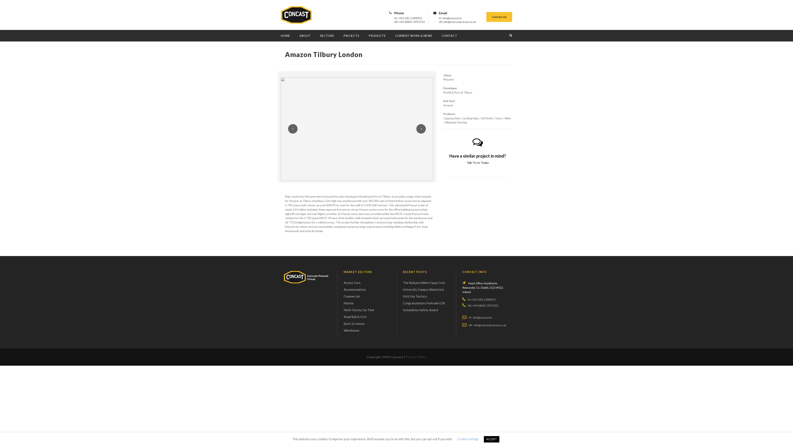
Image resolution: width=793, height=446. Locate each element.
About (305, 35)
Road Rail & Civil (355, 317)
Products (377, 35)
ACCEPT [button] (491, 439)
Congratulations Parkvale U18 (424, 303)
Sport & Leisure (354, 323)
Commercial (352, 296)
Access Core (352, 283)
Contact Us (499, 17)
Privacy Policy (416, 357)
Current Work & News (413, 35)
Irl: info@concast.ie (450, 18)
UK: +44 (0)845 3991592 (409, 22)
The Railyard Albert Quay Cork (424, 283)
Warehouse (351, 330)
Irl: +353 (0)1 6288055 (408, 18)
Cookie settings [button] (468, 439)
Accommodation (355, 289)
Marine (349, 303)
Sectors (327, 35)
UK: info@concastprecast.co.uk (457, 22)
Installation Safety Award (420, 310)
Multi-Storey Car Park (359, 310)
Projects (351, 35)
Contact (449, 35)
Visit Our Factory (415, 296)
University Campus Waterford (423, 289)
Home (285, 35)
